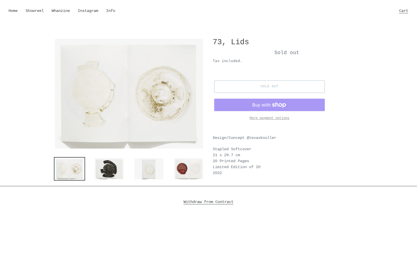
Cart (405, 10)
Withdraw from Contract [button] (208, 202)
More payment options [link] (269, 118)
